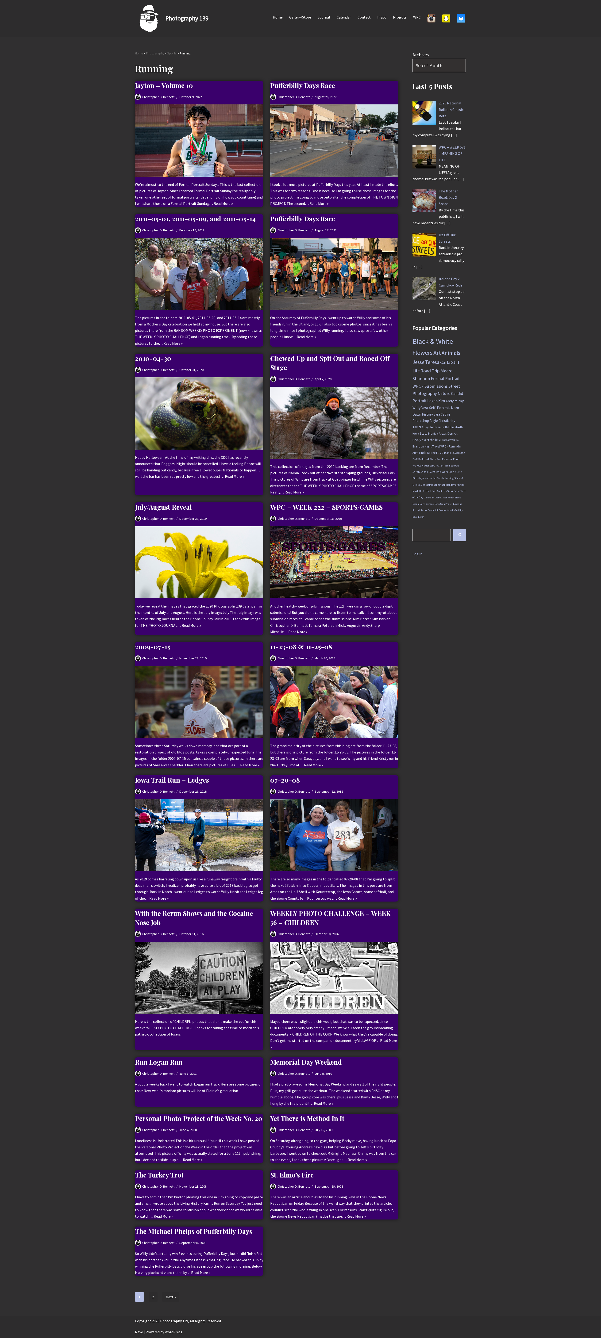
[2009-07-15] (199, 702)
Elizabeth (456, 427)
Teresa (432, 362)
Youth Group (454, 497)
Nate (449, 510)
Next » (171, 1297)
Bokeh (421, 516)
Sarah (416, 472)
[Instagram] (431, 18)
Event (431, 472)
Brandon (418, 446)
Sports (172, 53)
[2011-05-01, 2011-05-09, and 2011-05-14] (199, 274)
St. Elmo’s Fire (292, 1174)
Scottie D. (452, 440)
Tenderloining (445, 478)
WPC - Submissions (430, 386)
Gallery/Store (300, 17)
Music (442, 440)
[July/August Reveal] (199, 562)
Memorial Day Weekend (306, 1062)
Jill (436, 510)
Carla (445, 362)
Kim (441, 400)
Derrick (452, 433)
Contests (442, 491)
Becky (416, 440)
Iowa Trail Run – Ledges (172, 780)
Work (445, 472)
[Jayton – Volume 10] (199, 140)
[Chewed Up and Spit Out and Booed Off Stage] (334, 423)
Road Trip (430, 371)
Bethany (429, 503)
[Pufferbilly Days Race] (334, 140)
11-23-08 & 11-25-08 (301, 646)
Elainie (429, 484)
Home (278, 17)
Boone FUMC (435, 453)
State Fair (435, 459)
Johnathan (440, 484)
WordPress (173, 1332)
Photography (155, 53)
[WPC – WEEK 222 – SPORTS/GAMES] (334, 562)
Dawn (416, 414)
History (427, 414)
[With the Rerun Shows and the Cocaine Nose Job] (199, 978)
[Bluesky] (461, 18)
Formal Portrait (445, 378)
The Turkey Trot (159, 1174)
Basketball (425, 491)
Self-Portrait (439, 407)
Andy (450, 400)
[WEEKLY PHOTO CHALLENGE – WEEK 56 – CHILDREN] (334, 978)
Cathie (445, 414)
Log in (417, 553)
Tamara (417, 427)
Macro (446, 371)
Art (437, 352)
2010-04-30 (153, 358)
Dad (438, 472)
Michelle (432, 440)
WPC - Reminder (450, 446)
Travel (436, 446)
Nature (444, 393)
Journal (324, 17)
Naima (439, 427)
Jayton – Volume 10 (164, 85)
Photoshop (420, 420)
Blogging (457, 503)
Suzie (458, 472)
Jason (444, 497)
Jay (426, 427)
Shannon (421, 378)
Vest (424, 407)
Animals (451, 352)
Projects (400, 17)
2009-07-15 (152, 646)
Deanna (442, 510)
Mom (455, 407)
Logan (432, 400)
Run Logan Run (158, 1062)
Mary (422, 503)
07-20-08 (285, 780)
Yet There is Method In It (307, 1118)
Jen (432, 427)
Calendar (344, 17)
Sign (451, 472)
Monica (433, 433)
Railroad (423, 459)
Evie (434, 491)
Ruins (447, 453)
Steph (415, 503)
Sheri (450, 491)
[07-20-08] (334, 835)
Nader (425, 465)
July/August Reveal (163, 507)
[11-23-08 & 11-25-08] (334, 702)
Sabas (424, 472)
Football (454, 465)
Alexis (443, 433)
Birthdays (418, 478)
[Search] (459, 535)
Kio (424, 440)
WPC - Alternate (439, 465)
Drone (438, 497)
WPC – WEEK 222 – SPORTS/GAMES (326, 507)
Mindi (415, 491)
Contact (364, 17)
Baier (456, 491)
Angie (434, 420)
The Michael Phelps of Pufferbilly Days (193, 1231)
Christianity (447, 420)
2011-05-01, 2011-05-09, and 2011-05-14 (195, 218)
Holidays (451, 484)
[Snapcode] (446, 18)
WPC (417, 17)
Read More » (223, 203)
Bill (447, 427)
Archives (420, 54)
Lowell (455, 453)
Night (428, 446)
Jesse (418, 362)
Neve (139, 1332)
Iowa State (420, 433)
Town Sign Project (443, 503)
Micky (459, 400)
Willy (416, 407)
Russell (416, 510)
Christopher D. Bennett (158, 97)
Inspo (381, 17)
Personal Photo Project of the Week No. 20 (198, 1118)
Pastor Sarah (427, 510)
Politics (460, 484)
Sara (437, 414)
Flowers (422, 352)
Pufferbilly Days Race (302, 85)
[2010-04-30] (199, 413)
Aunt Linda (419, 453)
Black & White (432, 341)
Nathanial (430, 478)
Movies (421, 484)
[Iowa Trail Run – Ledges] (199, 835)
